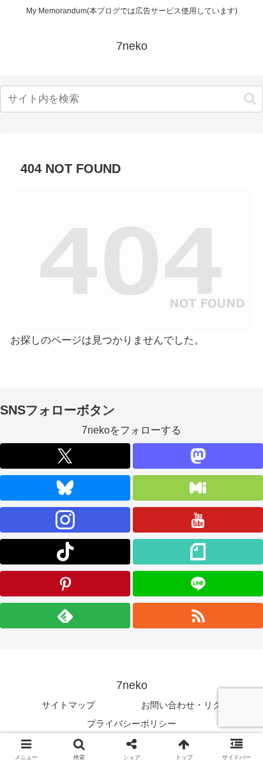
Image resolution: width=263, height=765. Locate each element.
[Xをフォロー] (65, 456)
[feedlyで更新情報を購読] (65, 615)
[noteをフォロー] (198, 551)
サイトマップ (68, 705)
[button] (250, 98)
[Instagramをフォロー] (65, 520)
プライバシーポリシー (131, 723)
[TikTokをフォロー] (65, 551)
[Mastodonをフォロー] (198, 456)
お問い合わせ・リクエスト (194, 705)
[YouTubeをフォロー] (198, 520)
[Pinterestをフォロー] (65, 583)
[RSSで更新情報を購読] (198, 615)
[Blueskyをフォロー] (65, 488)
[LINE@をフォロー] (198, 583)
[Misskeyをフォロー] (198, 488)
